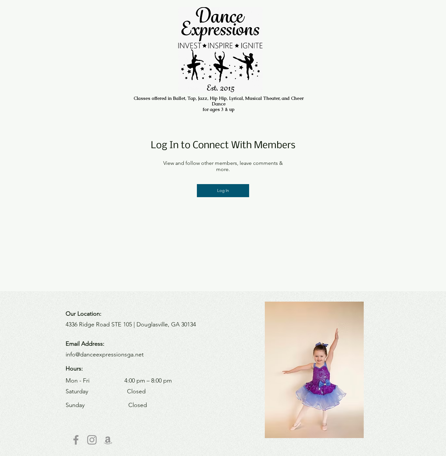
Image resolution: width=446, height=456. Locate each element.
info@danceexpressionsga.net (105, 354)
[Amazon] (108, 439)
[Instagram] (92, 439)
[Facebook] (76, 439)
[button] (314, 370)
